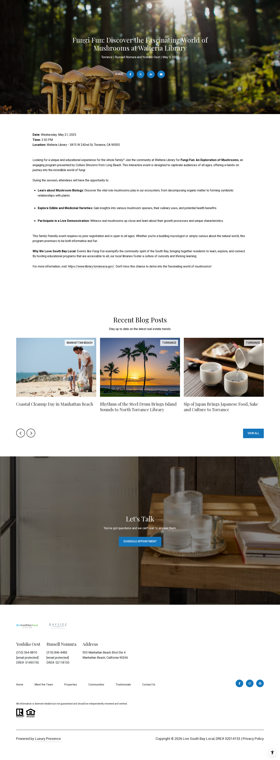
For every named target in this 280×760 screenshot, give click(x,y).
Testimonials (123, 685)
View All (253, 433)
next (30, 433)
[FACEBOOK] (239, 683)
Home (19, 685)
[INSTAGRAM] (250, 683)
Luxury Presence (48, 738)
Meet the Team (44, 685)
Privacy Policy (253, 738)
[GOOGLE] (260, 683)
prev (20, 433)
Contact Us (148, 685)
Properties (70, 685)
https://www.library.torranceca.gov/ (91, 266)
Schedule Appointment (140, 541)
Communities (96, 685)
